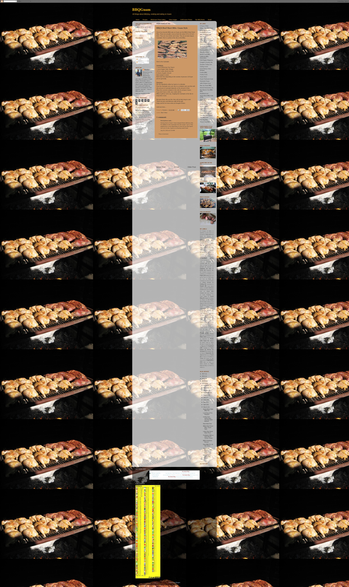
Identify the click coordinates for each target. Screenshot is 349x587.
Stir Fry (206, 354)
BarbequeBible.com (205, 50)
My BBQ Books (200, 19)
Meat (165, 112)
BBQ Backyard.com (205, 34)
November (206, 388)
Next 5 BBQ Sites (176, 473)
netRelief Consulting (183, 478)
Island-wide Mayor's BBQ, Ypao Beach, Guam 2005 (207, 450)
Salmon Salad (205, 342)
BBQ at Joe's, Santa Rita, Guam (207, 456)
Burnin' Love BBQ (205, 54)
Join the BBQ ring (167, 474)
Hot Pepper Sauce (206, 301)
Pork (202, 333)
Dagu (206, 265)
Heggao (206, 298)
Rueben (147, 69)
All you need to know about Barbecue (184, 476)
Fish (201, 275)
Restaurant (209, 335)
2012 (203, 381)
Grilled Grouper (206, 282)
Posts (139, 59)
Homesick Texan (204, 81)
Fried (204, 277)
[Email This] (182, 110)
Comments (141, 62)
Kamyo (201, 311)
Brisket (212, 250)
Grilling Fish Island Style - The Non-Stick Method (208, 419)
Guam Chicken (210, 293)
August (205, 395)
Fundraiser (202, 280)
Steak (201, 355)
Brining (206, 250)
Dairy (210, 265)
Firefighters (209, 273)
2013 (203, 378)
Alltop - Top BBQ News (206, 28)
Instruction (203, 308)
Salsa (212, 342)
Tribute (201, 358)
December (206, 385)
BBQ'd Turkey (208, 245)
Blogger (178, 582)
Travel (212, 355)
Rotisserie (204, 338)
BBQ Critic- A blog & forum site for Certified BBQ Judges (206, 40)
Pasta (203, 325)
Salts (203, 344)
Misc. (210, 320)
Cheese (209, 255)
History (203, 299)
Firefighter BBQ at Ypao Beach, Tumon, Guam (208, 437)
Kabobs (209, 310)
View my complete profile (142, 93)
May (204, 402)
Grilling (202, 284)
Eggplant (202, 268)
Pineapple (202, 331)
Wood (210, 365)
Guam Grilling (203, 296)
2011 (203, 383)
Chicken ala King (203, 260)
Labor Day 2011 (205, 315)
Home (137, 19)
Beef (162, 112)
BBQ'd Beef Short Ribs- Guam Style (208, 427)
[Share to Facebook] (187, 110)
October (205, 390)
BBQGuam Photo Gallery (158, 19)
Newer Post (160, 167)
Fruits (209, 279)
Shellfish (205, 348)
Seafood (211, 346)
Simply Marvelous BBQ (206, 109)
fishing (207, 275)
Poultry (212, 333)
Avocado (202, 234)
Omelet (206, 324)
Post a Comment (163, 134)
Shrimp (209, 349)
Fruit (203, 279)
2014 (203, 376)
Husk (205, 305)
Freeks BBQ (203, 72)
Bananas (209, 236)
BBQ (202, 240)
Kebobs (207, 311)
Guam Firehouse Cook (206, 79)
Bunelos (203, 252)
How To (206, 303)
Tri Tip (203, 356)
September (206, 392)
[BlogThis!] (183, 110)
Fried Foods (211, 277)
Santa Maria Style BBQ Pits (208, 409)
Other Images (173, 19)
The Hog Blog (204, 119)
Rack (203, 335)
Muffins (201, 322)
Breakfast (209, 249)
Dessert (202, 266)
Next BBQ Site (169, 473)
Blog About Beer (204, 52)
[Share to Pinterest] (189, 110)
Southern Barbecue (205, 111)
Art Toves (209, 232)
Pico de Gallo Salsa (205, 329)
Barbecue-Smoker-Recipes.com (205, 47)
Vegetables (210, 360)
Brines (201, 250)
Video (204, 362)
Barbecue (202, 238)
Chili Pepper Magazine (206, 60)
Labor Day (211, 313)
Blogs (203, 249)
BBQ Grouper (210, 242)
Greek (212, 280)
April (204, 404)
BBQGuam (141, 9)
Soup (203, 353)
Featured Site (210, 270)
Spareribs (208, 353)
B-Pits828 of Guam (205, 32)
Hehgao (212, 298)
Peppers (202, 327)
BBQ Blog (202, 36)
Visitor (210, 362)
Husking (210, 305)
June (205, 400)
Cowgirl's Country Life (206, 62)
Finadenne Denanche (207, 272)
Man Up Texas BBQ (205, 85)
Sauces (203, 346)
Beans (201, 247)
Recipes (145, 19)
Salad (205, 340)
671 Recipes (203, 231)
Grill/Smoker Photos (186, 19)
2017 (203, 374)
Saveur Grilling (204, 106)
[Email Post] (178, 110)
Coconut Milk (203, 263)
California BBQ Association (204, 57)
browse (173, 474)
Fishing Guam (204, 66)
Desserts (209, 266)
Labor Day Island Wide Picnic (208, 432)
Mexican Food (203, 320)
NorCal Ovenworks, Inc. (207, 87)
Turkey (207, 358)
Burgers (210, 252)
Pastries (209, 325)
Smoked (202, 351)
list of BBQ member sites (189, 474)
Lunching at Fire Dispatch (207, 413)
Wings (205, 365)
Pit (206, 331)
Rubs (212, 339)
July (204, 397)
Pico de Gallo (209, 327)
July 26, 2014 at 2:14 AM (168, 130)
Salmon (212, 340)
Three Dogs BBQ (205, 122)
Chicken (203, 258)
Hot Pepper (211, 300)
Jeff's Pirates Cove (205, 83)
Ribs (201, 337)
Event (201, 270)
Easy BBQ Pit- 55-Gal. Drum (208, 445)
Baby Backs (209, 234)
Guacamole (209, 284)
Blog (212, 247)
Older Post (192, 167)
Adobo (210, 231)
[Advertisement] (176, 152)
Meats (209, 319)
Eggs (210, 268)
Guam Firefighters (206, 294)
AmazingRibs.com (205, 30)
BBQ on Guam (205, 243)
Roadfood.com (204, 93)
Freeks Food (203, 74)
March (205, 407)
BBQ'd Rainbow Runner (207, 441)
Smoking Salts (210, 351)
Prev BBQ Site (184, 473)
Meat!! (210, 19)
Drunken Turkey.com (206, 64)
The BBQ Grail (204, 117)
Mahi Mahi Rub (207, 423)
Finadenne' (202, 273)
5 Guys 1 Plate (204, 26)
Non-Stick (207, 322)
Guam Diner (203, 76)
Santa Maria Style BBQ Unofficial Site (206, 103)
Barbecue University (205, 44)
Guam (202, 286)
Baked (201, 236)
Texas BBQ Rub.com (206, 113)
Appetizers (202, 232)
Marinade (208, 317)
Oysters (212, 324)
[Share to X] (185, 110)
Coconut (208, 261)
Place (210, 331)
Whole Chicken (203, 363)
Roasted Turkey (210, 337)
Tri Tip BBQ (209, 356)
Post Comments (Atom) (171, 170)
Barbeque (209, 238)
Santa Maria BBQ (210, 344)
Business (202, 254)
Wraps (201, 367)
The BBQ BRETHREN (206, 115)
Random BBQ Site (191, 473)
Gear (208, 280)
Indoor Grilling (204, 306)
